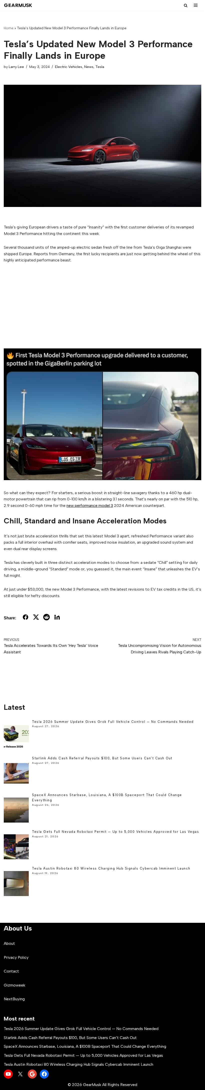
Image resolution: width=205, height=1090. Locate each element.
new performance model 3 (89, 505)
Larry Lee (16, 66)
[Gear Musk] (19, 5)
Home (9, 28)
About (9, 943)
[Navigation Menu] (195, 5)
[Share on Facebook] (25, 618)
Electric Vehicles (68, 66)
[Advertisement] (102, 306)
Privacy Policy (16, 957)
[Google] (32, 1074)
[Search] (186, 5)
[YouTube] (8, 1074)
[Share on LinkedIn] (57, 618)
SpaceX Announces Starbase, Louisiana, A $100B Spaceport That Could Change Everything (85, 1046)
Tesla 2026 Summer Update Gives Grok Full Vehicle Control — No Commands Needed (113, 722)
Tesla (100, 66)
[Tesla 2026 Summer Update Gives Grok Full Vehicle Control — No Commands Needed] (16, 737)
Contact (11, 971)
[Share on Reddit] (46, 618)
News (89, 66)
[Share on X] (36, 618)
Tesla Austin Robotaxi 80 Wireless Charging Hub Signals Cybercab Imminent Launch (111, 868)
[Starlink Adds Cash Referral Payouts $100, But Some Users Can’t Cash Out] (16, 774)
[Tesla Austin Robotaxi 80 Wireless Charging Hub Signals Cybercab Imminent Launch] (16, 884)
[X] (20, 1074)
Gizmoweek (14, 985)
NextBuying (14, 999)
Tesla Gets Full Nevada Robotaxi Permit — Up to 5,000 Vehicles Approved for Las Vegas (115, 832)
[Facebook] (44, 1074)
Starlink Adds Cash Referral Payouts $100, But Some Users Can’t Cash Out (102, 758)
